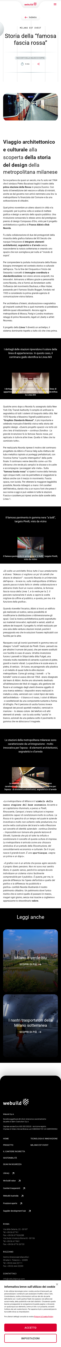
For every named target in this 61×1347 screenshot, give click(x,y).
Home (6, 1138)
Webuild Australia (10, 1196)
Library (6, 1173)
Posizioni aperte (10, 1203)
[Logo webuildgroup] (16, 1104)
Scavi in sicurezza (12, 1164)
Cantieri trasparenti (11, 1188)
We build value (9, 1181)
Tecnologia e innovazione (44, 1138)
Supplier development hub (14, 1211)
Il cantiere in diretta (14, 1151)
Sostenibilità (10, 1158)
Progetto (8, 1145)
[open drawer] (55, 4)
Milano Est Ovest (39, 1145)
